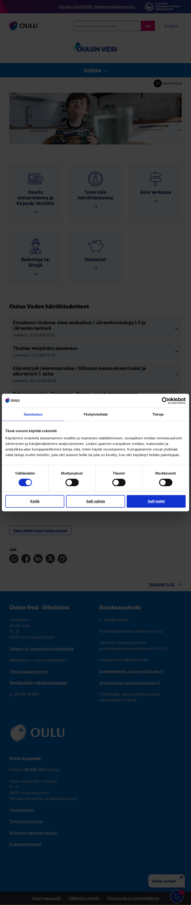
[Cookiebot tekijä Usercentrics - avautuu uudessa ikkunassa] (165, 400)
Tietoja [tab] (158, 414)
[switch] (72, 482)
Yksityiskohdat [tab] (95, 414)
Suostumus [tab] (33, 414)
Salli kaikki (156, 501)
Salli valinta (95, 501)
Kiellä (34, 501)
